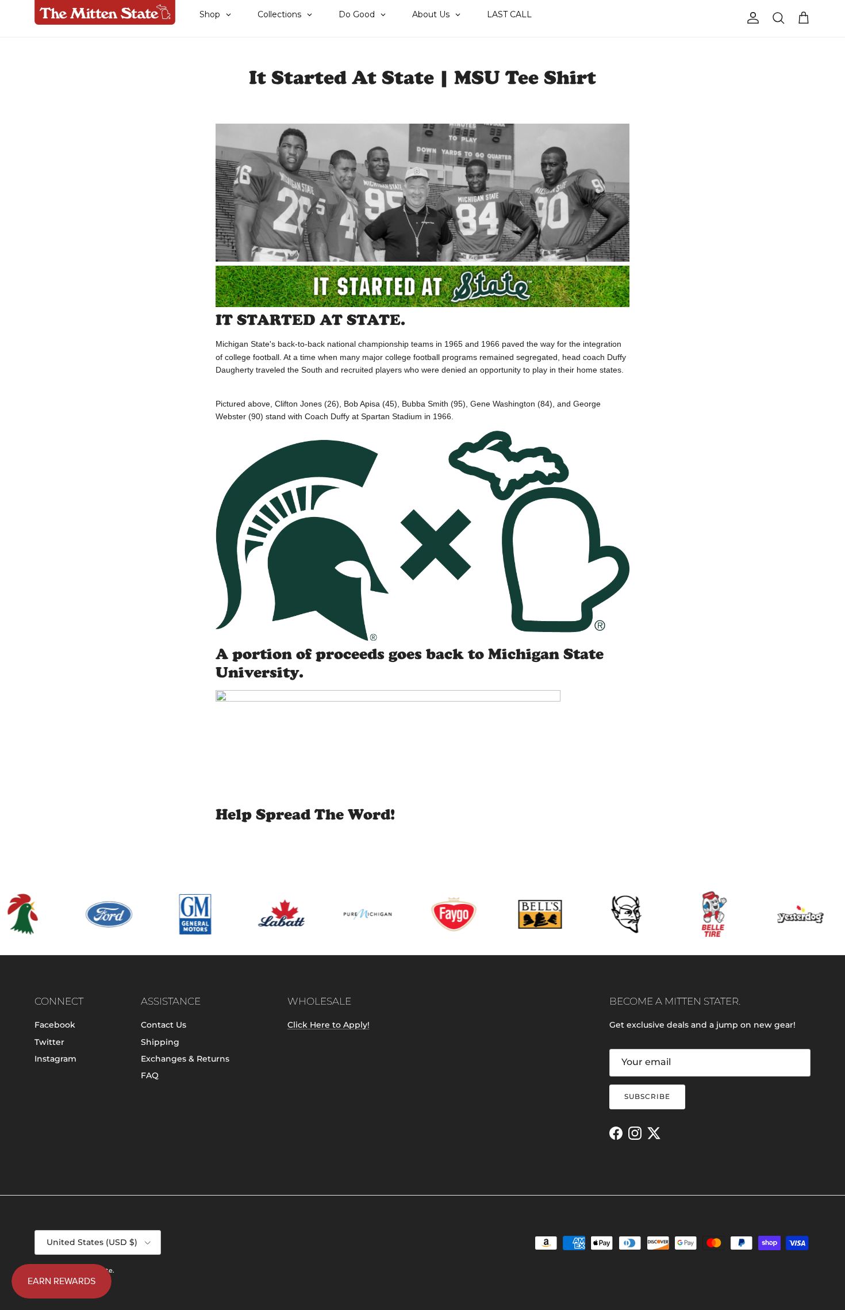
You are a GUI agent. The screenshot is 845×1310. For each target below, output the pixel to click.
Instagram (55, 1059)
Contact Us (163, 1025)
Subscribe (647, 1096)
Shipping (160, 1042)
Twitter (49, 1042)
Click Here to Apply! (328, 1025)
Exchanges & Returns (185, 1059)
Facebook (54, 1025)
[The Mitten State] (104, 13)
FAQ (150, 1075)
